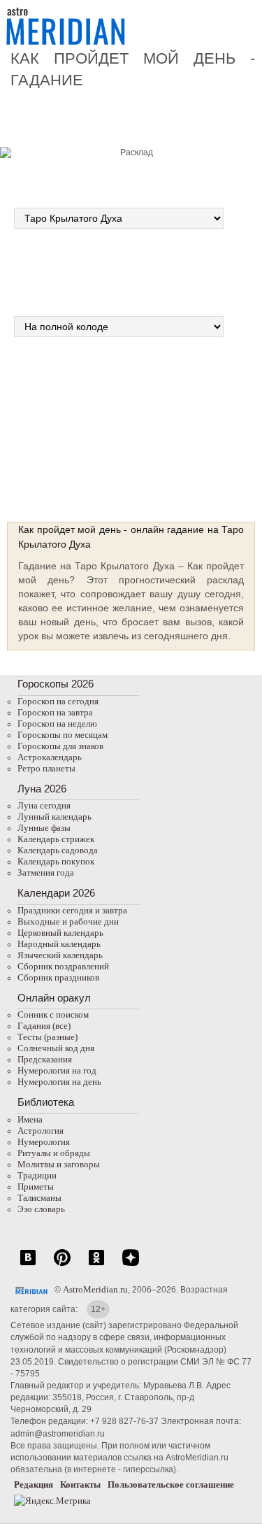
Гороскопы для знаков (60, 746)
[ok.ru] (96, 1265)
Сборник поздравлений (63, 966)
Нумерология (43, 1142)
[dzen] (130, 1265)
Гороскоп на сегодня (58, 701)
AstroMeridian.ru (95, 1289)
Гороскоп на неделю (57, 723)
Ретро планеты (46, 768)
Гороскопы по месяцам (62, 734)
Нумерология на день (59, 1081)
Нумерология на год (56, 1070)
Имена (30, 1119)
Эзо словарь (41, 1209)
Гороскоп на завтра (55, 712)
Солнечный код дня (55, 1048)
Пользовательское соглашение (171, 1484)
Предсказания (44, 1059)
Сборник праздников (58, 977)
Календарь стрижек (55, 839)
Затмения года (45, 872)
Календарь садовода (57, 850)
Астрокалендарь (49, 757)
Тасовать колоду (186, 423)
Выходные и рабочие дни (68, 921)
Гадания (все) (44, 1025)
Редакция (33, 1484)
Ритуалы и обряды (53, 1153)
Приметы (35, 1186)
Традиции (37, 1175)
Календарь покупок (55, 861)
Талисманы (39, 1197)
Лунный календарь (54, 816)
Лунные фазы (44, 827)
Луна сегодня (44, 805)
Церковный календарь (60, 932)
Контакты (80, 1484)
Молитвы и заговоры (58, 1164)
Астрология (40, 1130)
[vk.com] (27, 1265)
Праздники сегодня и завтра (72, 910)
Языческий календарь (60, 955)
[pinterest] (62, 1265)
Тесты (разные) (47, 1037)
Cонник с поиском (53, 1014)
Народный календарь (59, 944)
